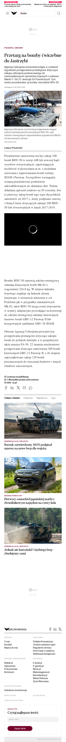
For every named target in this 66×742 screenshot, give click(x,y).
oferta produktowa (13, 700)
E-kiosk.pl (37, 663)
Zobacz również (12, 398)
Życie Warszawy (41, 681)
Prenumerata (10, 669)
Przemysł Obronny (13, 48)
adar (23, 13)
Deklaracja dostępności (44, 654)
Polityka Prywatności (43, 641)
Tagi (53, 398)
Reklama (8, 663)
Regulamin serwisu (42, 647)
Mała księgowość (41, 672)
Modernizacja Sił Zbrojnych (16, 441)
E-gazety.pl (38, 666)
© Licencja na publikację (16, 377)
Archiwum (9, 672)
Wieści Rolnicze (40, 678)
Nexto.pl (37, 669)
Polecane (28, 398)
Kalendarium (39, 696)
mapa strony (10, 696)
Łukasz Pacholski (13, 148)
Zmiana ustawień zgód (44, 644)
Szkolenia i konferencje (15, 690)
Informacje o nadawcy (43, 651)
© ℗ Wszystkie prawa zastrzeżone (21, 379)
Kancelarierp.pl (40, 675)
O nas (7, 641)
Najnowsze (41, 398)
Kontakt (8, 644)
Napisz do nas (11, 647)
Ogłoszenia (9, 666)
